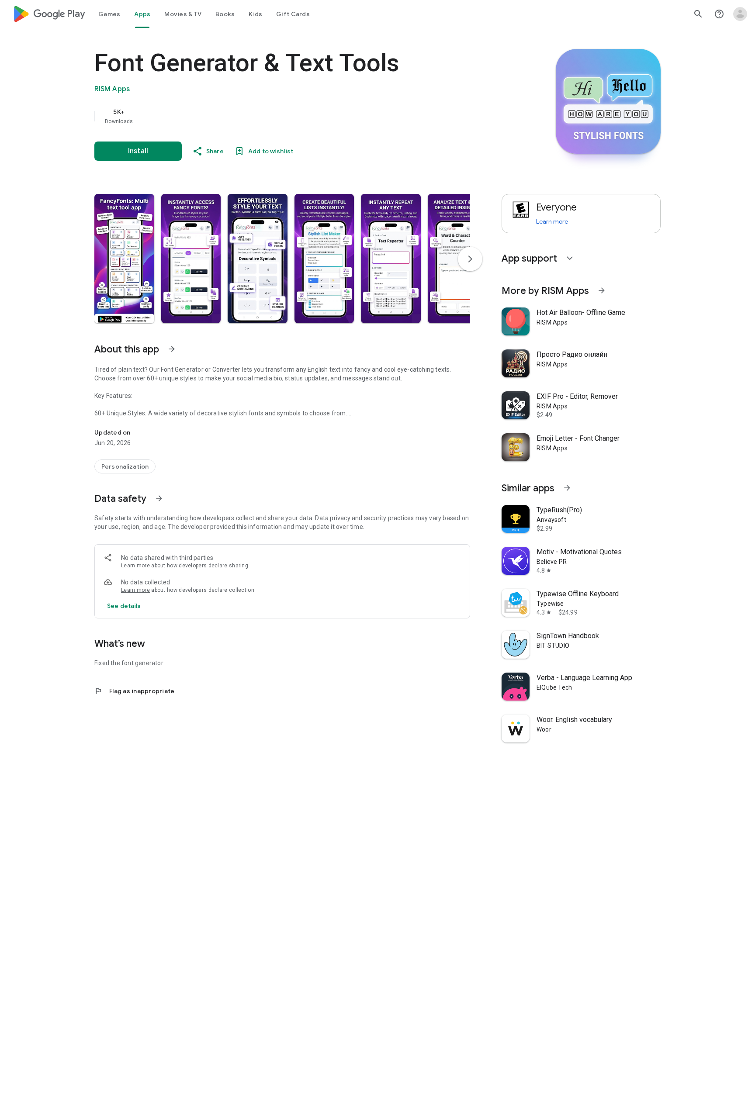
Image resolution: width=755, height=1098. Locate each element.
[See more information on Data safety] (159, 498)
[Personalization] (125, 466)
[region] (269, 116)
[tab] (109, 14)
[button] (124, 258)
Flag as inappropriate (134, 691)
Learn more (135, 566)
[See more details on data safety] (124, 605)
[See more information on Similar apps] (567, 487)
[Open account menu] (740, 13)
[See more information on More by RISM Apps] (601, 290)
